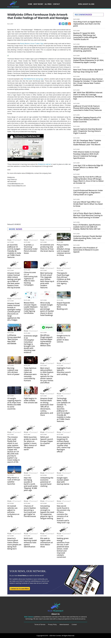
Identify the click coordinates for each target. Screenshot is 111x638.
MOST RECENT (38, 4)
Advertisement (64, 624)
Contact (74, 624)
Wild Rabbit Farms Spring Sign (33, 79)
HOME (30, 4)
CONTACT (56, 4)
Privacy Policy (52, 624)
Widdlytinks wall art (44, 164)
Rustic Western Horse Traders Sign (31, 43)
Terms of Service (39, 624)
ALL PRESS (48, 4)
